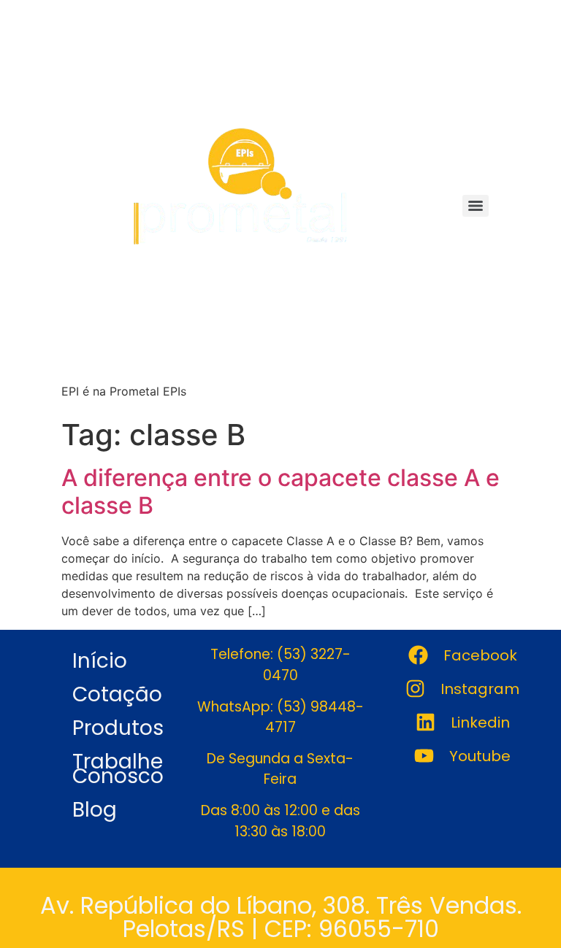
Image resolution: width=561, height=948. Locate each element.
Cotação (117, 694)
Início (99, 661)
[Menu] (475, 206)
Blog (94, 809)
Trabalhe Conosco (118, 768)
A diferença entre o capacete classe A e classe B (280, 491)
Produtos (118, 728)
